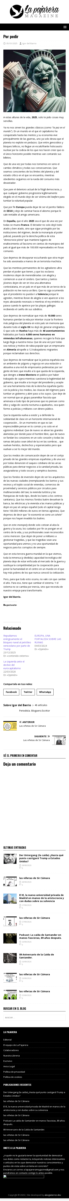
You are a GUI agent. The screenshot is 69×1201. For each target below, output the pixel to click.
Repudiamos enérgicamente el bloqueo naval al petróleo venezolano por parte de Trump (17, 642)
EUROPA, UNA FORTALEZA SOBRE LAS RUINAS (47, 639)
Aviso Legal (9, 1066)
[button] (64, 26)
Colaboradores (11, 1050)
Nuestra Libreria (11, 1055)
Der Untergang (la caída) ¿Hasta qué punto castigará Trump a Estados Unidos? (41, 858)
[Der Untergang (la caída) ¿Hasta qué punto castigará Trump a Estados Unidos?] (10, 861)
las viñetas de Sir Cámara (34, 878)
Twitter (28, 692)
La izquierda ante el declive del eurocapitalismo (13, 665)
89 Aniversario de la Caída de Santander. (36, 956)
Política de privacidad (14, 1071)
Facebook (11, 692)
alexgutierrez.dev (53, 1195)
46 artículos (41, 705)
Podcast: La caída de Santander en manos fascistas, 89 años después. (40, 936)
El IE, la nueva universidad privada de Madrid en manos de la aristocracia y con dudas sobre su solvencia (41, 898)
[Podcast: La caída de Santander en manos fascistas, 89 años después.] (10, 941)
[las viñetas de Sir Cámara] (10, 884)
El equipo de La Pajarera (15, 1045)
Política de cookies (12, 1076)
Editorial (7, 1039)
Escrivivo (7, 1060)
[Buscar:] (34, 1017)
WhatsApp (45, 692)
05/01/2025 (11, 43)
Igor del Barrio (29, 43)
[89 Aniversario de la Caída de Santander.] (10, 961)
